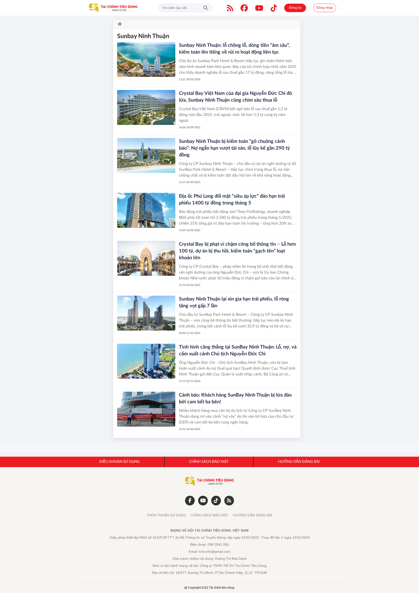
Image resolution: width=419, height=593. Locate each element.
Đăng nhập (324, 7)
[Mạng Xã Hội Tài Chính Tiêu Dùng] (113, 8)
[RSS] (230, 8)
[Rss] (229, 500)
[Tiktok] (274, 8)
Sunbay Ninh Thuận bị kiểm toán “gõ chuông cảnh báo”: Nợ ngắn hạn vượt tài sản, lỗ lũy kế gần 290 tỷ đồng (234, 148)
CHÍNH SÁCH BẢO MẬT (209, 515)
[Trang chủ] (118, 24)
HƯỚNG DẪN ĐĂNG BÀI (252, 515)
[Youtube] (259, 8)
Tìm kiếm (206, 8)
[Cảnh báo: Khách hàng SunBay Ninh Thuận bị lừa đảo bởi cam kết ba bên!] (146, 409)
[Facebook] (244, 8)
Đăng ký (295, 7)
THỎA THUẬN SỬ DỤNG (166, 515)
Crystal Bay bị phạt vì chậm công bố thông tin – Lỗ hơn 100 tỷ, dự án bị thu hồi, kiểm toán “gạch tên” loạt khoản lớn (237, 251)
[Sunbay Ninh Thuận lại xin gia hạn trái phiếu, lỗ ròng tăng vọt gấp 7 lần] (146, 313)
